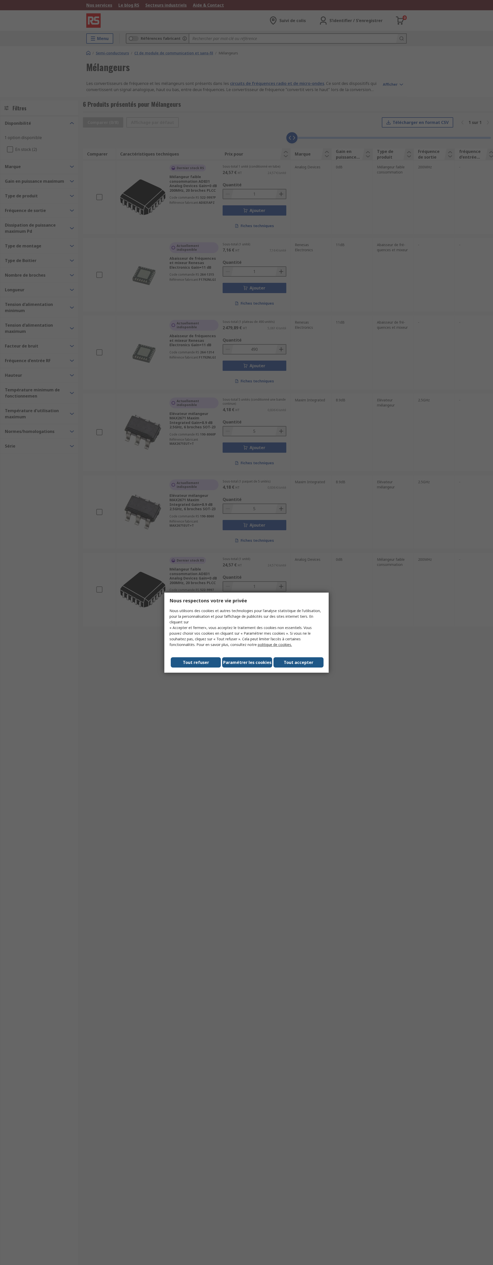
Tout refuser (196, 662)
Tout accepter (298, 662)
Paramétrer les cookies (247, 662)
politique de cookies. (275, 644)
